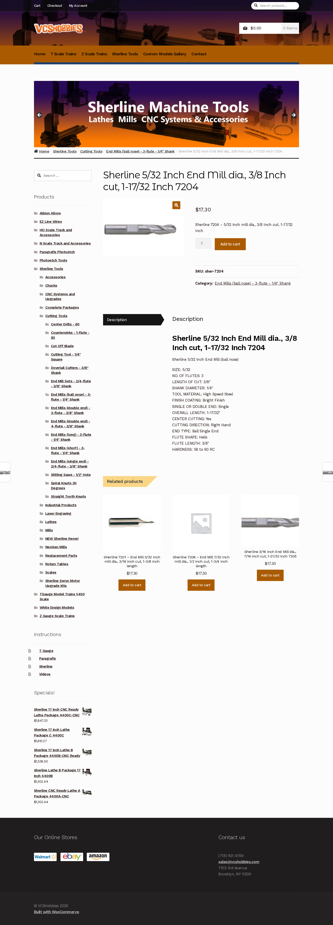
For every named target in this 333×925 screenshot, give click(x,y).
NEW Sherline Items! (62, 539)
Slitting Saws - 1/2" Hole (71, 475)
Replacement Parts (61, 556)
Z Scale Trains (94, 54)
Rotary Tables (56, 564)
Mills (49, 530)
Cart (37, 6)
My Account (78, 6)
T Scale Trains (63, 54)
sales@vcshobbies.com (238, 862)
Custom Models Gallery (164, 54)
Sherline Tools (125, 54)
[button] (176, 205)
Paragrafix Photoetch (57, 252)
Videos (45, 674)
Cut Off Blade (62, 346)
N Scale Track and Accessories (65, 243)
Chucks (51, 285)
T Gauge (46, 651)
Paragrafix (47, 658)
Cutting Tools (56, 316)
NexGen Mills (56, 547)
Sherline (46, 666)
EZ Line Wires (51, 222)
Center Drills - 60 (65, 324)
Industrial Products (61, 505)
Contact (199, 54)
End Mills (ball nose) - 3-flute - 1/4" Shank (253, 283)
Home (39, 54)
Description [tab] (117, 319)
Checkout (54, 6)
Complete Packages (62, 307)
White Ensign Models (57, 607)
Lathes (51, 522)
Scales (50, 572)
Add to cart (230, 244)
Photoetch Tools (53, 260)
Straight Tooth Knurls (68, 496)
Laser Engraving (58, 513)
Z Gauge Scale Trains (57, 616)
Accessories (55, 277)
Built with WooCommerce (56, 912)
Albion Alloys (50, 213)
